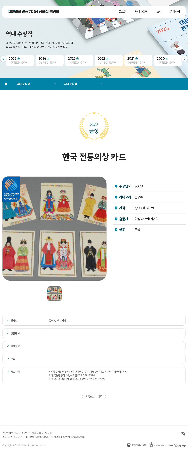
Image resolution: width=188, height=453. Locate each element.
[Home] (6, 84)
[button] (185, 59)
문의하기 (175, 11)
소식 (158, 11)
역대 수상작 (141, 11)
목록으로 (89, 396)
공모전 (122, 11)
